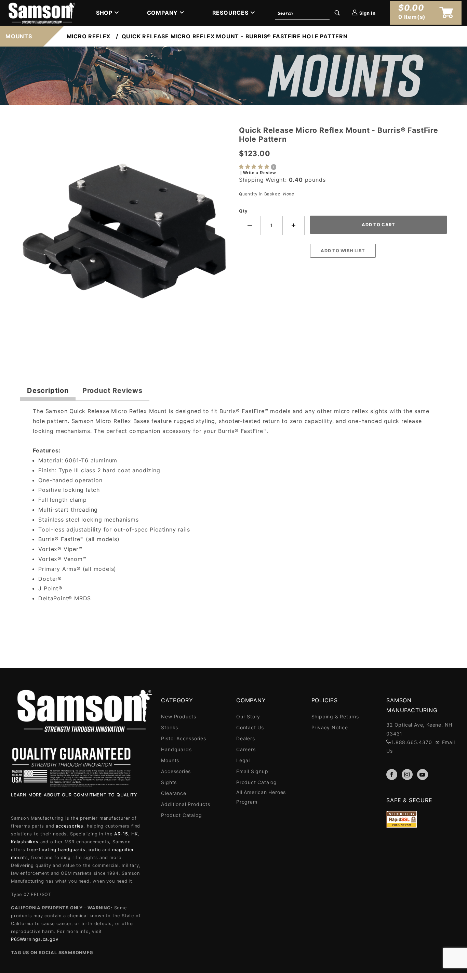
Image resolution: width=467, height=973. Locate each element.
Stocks (169, 727)
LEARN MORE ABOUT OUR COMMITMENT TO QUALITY (74, 794)
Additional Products (185, 804)
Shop (104, 12)
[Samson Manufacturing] (41, 12)
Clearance (173, 793)
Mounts (170, 760)
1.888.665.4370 (411, 742)
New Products (178, 716)
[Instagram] (407, 774)
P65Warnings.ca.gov (34, 939)
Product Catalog (181, 815)
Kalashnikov (25, 841)
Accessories (176, 771)
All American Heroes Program (261, 797)
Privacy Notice (329, 727)
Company (162, 12)
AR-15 (121, 833)
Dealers (245, 738)
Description (48, 390)
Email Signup (252, 771)
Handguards (176, 749)
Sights (169, 782)
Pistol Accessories (183, 738)
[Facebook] (391, 774)
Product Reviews (112, 390)
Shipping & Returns (335, 716)
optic (95, 849)
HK (134, 833)
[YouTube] (422, 774)
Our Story (248, 716)
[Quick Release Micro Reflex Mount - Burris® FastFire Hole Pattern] (124, 233)
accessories (69, 826)
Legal (243, 760)
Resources (230, 12)
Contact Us (250, 727)
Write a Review (259, 172)
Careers (246, 749)
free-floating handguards (56, 849)
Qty (243, 211)
